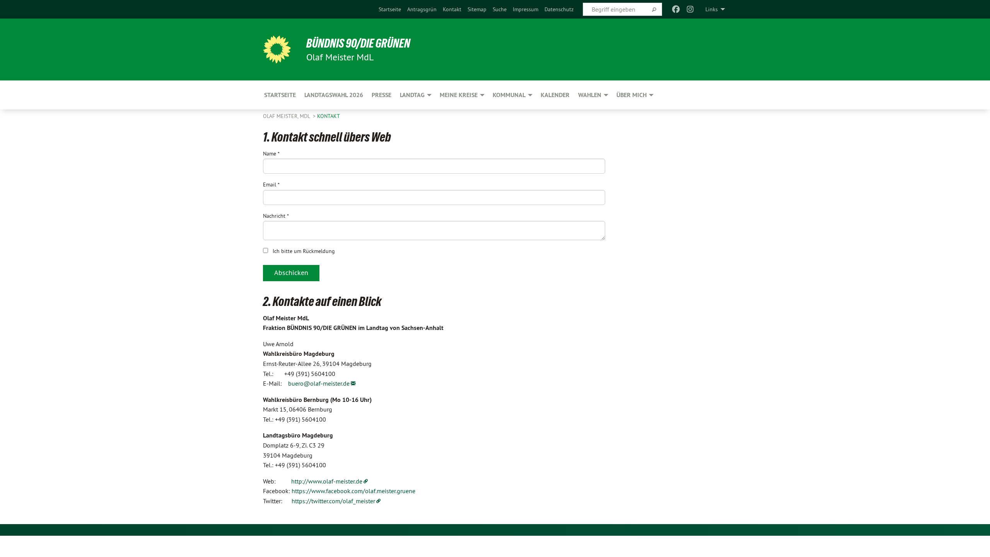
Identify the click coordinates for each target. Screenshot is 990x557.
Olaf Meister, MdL (287, 116)
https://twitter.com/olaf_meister (333, 501)
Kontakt (452, 9)
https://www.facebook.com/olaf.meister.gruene (353, 491)
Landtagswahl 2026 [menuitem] (333, 95)
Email (271, 184)
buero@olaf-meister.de (319, 383)
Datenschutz (559, 9)
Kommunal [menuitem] (509, 95)
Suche (500, 9)
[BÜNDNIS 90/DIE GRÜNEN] (277, 49)
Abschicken (291, 272)
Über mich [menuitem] (631, 95)
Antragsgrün (422, 9)
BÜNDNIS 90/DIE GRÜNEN (358, 43)
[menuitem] (390, 9)
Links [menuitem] (711, 9)
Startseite (390, 9)
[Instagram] (690, 9)
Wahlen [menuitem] (589, 95)
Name (271, 153)
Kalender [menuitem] (555, 95)
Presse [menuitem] (381, 95)
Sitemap (477, 9)
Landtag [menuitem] (412, 95)
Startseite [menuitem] (280, 95)
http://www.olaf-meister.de (326, 481)
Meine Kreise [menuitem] (459, 95)
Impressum (525, 9)
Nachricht (276, 215)
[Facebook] (676, 9)
